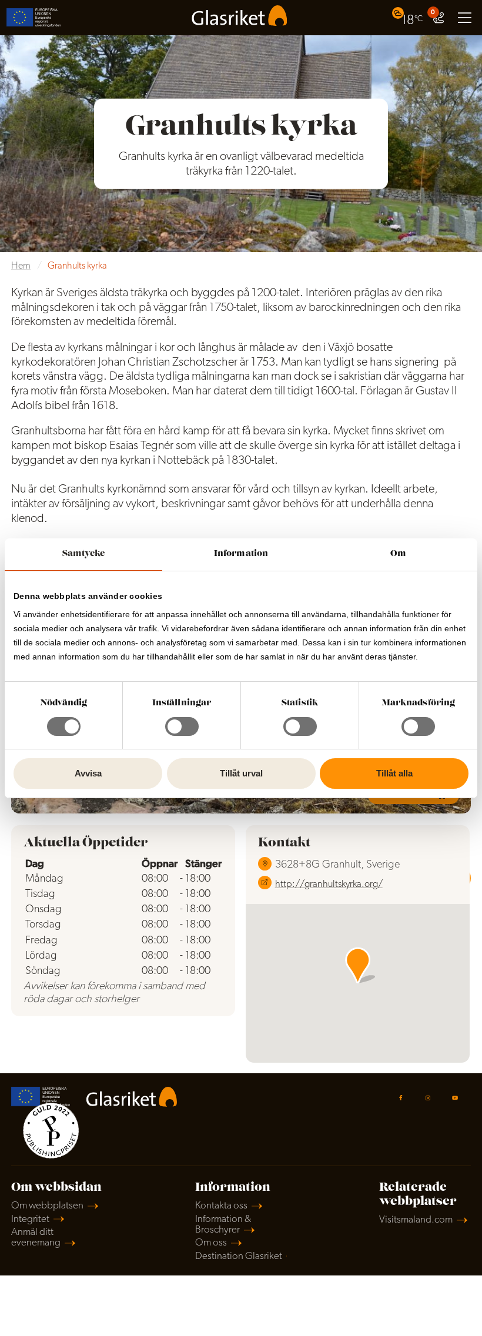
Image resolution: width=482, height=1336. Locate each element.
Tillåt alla (394, 773)
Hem (21, 266)
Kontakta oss (221, 1206)
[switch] (182, 726)
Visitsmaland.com (416, 1220)
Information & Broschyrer (223, 1224)
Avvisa (88, 773)
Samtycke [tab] (83, 554)
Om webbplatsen (47, 1206)
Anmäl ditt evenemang (36, 1237)
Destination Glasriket (238, 1256)
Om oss (211, 1243)
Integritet (30, 1219)
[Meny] (464, 17)
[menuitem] (408, 17)
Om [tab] (398, 554)
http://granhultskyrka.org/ (329, 884)
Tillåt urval (241, 773)
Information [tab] (241, 554)
